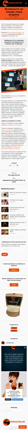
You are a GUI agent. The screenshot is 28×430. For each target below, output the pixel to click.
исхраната (14, 96)
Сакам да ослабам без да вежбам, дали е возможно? (18, 215)
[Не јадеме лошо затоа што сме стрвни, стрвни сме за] (14, 384)
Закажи (14, 284)
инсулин (3, 131)
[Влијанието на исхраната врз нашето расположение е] (14, 358)
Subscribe (22, 427)
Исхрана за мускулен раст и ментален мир (18, 223)
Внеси (4, 254)
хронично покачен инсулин (16, 29)
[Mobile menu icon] (26, 3)
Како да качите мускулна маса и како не (17, 208)
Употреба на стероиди (16, 200)
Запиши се (14, 270)
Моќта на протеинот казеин (18, 192)
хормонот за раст (6, 130)
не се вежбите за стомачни (14, 125)
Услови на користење (14, 428)
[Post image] (4, 194)
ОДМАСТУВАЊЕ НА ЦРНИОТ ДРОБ (18, 230)
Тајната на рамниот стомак (11, 121)
